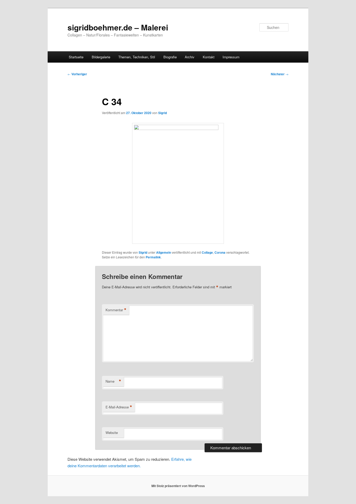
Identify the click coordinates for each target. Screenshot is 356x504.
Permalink (153, 257)
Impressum (231, 56)
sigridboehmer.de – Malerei (117, 27)
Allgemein (163, 252)
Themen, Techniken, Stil (136, 56)
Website (112, 432)
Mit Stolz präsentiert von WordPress (178, 485)
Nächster (280, 74)
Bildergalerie (101, 56)
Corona (219, 252)
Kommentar (116, 310)
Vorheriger (77, 74)
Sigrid (162, 112)
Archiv (189, 56)
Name (113, 381)
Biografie (170, 56)
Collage (207, 252)
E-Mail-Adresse (119, 407)
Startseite (76, 56)
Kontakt (208, 56)
